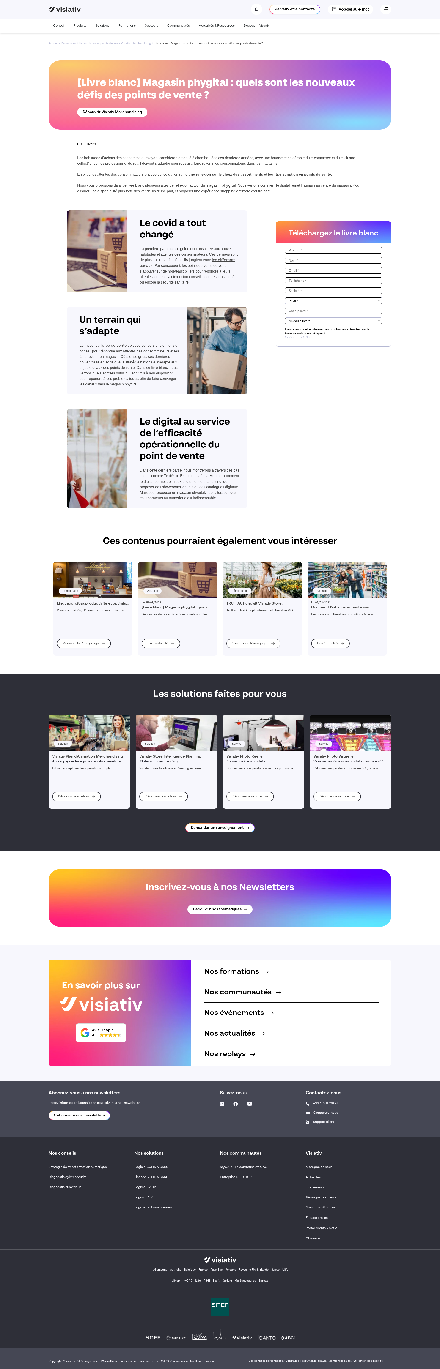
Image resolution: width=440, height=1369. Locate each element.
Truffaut (171, 476)
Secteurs (151, 25)
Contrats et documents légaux (306, 1361)
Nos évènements (235, 1013)
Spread (263, 1280)
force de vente (114, 346)
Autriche (175, 1269)
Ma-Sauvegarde (245, 1280)
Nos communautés (238, 992)
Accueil (53, 43)
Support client (323, 1122)
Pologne (230, 1269)
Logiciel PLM (144, 1197)
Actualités (313, 1177)
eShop (176, 1280)
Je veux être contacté (295, 9)
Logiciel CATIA (145, 1187)
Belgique (190, 1269)
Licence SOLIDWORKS (151, 1177)
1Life (198, 1280)
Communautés (178, 25)
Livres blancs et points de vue (98, 43)
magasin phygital (221, 186)
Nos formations (232, 971)
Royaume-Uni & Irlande (254, 1269)
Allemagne (160, 1269)
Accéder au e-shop (354, 9)
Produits (80, 25)
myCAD (187, 1280)
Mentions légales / (340, 1361)
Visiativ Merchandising (136, 43)
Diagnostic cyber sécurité (68, 1177)
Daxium (227, 1280)
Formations (127, 25)
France (203, 1269)
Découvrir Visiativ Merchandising (112, 112)
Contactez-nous (326, 1112)
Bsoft (216, 1280)
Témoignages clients (321, 1197)
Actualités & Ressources (217, 25)
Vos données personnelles (266, 1361)
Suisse (275, 1269)
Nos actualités (230, 1033)
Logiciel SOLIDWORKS (151, 1167)
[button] (101, 1032)
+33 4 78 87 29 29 (325, 1103)
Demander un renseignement (217, 828)
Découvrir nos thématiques (217, 909)
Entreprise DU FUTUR (236, 1177)
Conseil (58, 25)
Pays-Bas (216, 1269)
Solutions (102, 25)
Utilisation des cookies (368, 1361)
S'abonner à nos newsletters (79, 1115)
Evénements (315, 1187)
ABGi (207, 1280)
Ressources (68, 43)
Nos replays (226, 1054)
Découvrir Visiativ (257, 25)
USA (285, 1269)
